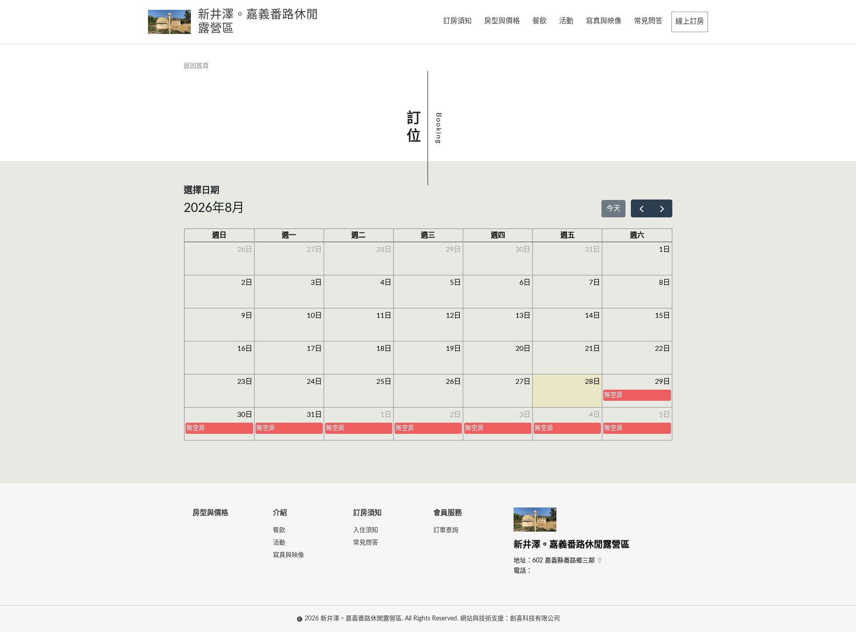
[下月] (661, 208)
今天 (613, 208)
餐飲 (539, 21)
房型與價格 (502, 21)
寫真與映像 (603, 21)
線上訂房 (689, 21)
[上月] (641, 208)
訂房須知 (457, 21)
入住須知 (365, 530)
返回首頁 (196, 66)
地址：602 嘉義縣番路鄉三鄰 (554, 560)
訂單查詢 (445, 530)
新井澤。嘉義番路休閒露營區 (572, 545)
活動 (566, 21)
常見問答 (648, 21)
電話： (523, 571)
